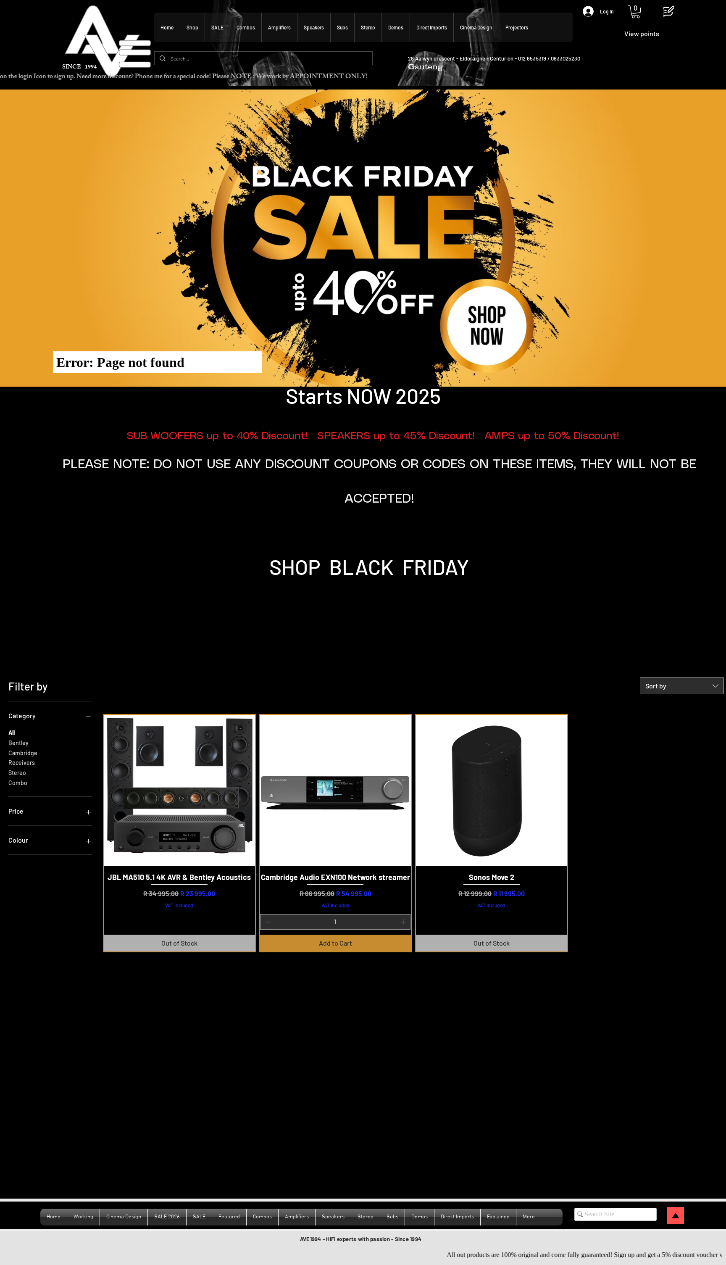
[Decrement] (266, 921)
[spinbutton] (335, 921)
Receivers (21, 762)
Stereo (17, 772)
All (11, 732)
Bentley (18, 742)
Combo (17, 782)
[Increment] (404, 921)
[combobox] (682, 685)
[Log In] (584, 11)
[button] (635, 11)
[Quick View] (179, 790)
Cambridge (22, 752)
